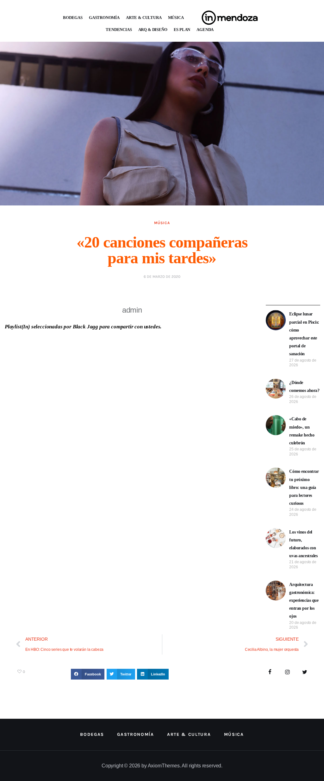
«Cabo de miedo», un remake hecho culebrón (301, 431)
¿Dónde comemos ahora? (304, 386)
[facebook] (270, 672)
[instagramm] (287, 672)
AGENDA (205, 29)
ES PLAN (182, 29)
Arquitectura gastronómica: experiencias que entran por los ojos (303, 600)
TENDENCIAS (119, 29)
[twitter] (304, 672)
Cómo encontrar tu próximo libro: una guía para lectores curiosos (304, 487)
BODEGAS (73, 17)
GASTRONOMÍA (104, 17)
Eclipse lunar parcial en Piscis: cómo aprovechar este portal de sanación (304, 334)
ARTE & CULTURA (144, 17)
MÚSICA (176, 17)
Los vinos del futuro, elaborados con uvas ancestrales (303, 544)
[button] (87, 674)
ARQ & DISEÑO (152, 29)
